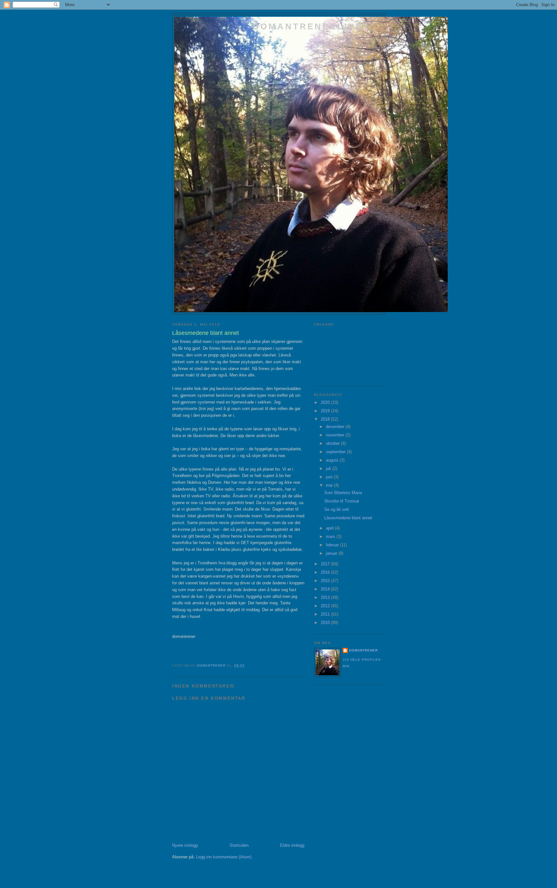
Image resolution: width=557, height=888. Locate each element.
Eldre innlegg (292, 845)
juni (330, 476)
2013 (326, 597)
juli (329, 468)
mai (330, 485)
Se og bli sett (336, 509)
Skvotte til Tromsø (341, 501)
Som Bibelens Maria (343, 492)
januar (332, 553)
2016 (326, 572)
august (333, 460)
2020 (326, 402)
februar (333, 544)
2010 (326, 622)
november (336, 435)
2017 (326, 563)
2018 (326, 419)
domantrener (363, 650)
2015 (326, 580)
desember (336, 426)
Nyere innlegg (185, 845)
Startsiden (239, 845)
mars (331, 536)
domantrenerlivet (311, 26)
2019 (326, 410)
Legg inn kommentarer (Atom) (223, 856)
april (330, 528)
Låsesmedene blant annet (348, 517)
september (336, 451)
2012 (326, 605)
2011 (326, 614)
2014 (326, 589)
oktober (333, 443)
